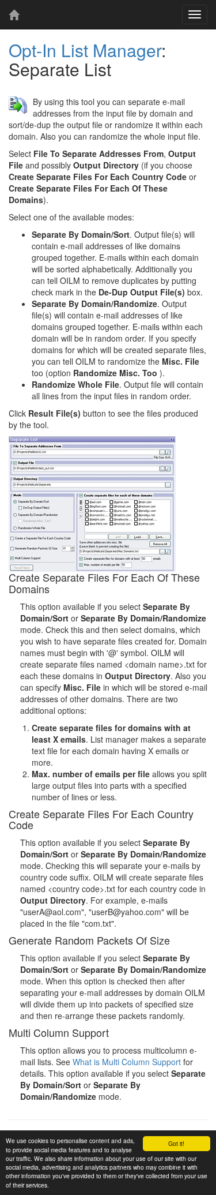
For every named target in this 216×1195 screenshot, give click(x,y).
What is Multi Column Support (127, 1061)
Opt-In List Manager (85, 50)
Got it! (176, 1143)
